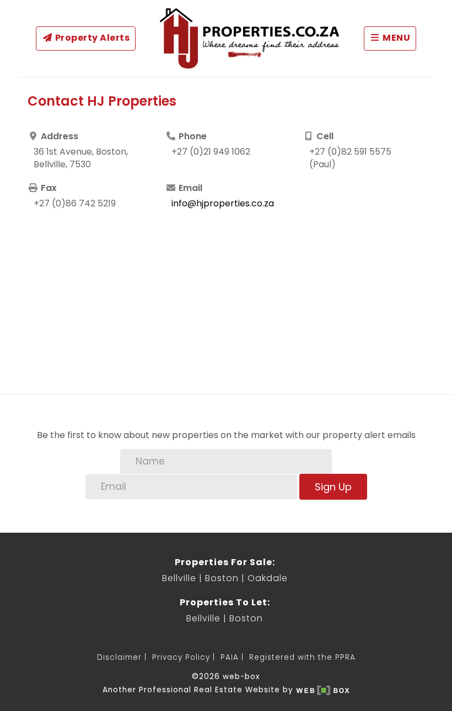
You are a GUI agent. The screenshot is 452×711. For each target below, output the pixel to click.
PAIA (229, 657)
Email (189, 188)
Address (58, 136)
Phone (191, 136)
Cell (323, 136)
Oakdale (267, 578)
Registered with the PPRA (302, 657)
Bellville (179, 578)
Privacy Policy (181, 657)
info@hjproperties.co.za (222, 203)
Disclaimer (119, 657)
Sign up (333, 487)
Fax (48, 188)
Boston (222, 578)
